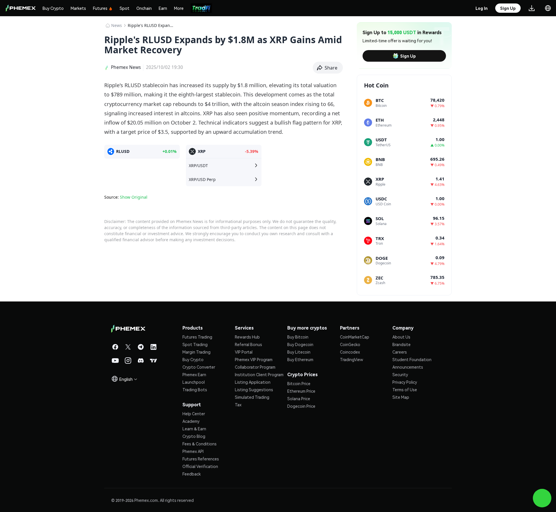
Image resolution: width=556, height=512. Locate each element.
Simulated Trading (252, 397)
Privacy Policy (404, 382)
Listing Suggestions (254, 389)
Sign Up (408, 55)
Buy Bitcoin (297, 336)
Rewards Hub (247, 336)
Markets (78, 8)
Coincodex (350, 351)
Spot (124, 8)
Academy (191, 421)
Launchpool (193, 382)
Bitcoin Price (298, 383)
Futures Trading (197, 336)
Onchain (144, 8)
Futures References (200, 458)
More (179, 8)
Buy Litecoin (298, 351)
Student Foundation (411, 359)
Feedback (191, 473)
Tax (238, 404)
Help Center (193, 413)
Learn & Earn (194, 428)
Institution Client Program (259, 374)
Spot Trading (195, 344)
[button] (328, 68)
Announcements (407, 367)
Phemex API (193, 451)
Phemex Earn (194, 374)
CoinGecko (350, 344)
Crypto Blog (193, 436)
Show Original (133, 197)
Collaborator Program (255, 367)
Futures (100, 8)
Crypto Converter (198, 367)
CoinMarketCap (354, 336)
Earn (163, 8)
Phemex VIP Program (253, 359)
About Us (401, 336)
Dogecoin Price (301, 406)
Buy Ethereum (300, 359)
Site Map (400, 397)
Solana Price (298, 398)
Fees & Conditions (199, 443)
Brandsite (401, 344)
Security (400, 374)
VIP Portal (244, 351)
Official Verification (200, 466)
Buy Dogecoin (300, 344)
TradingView (351, 359)
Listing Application (252, 382)
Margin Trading (196, 351)
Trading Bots (194, 389)
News (116, 25)
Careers (399, 351)
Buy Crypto (53, 8)
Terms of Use (404, 389)
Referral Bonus (248, 344)
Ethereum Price (301, 391)
